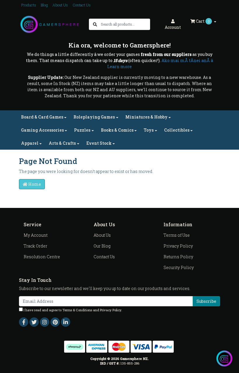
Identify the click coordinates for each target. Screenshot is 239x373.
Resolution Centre (42, 256)
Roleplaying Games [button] (94, 117)
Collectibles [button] (176, 130)
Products (28, 5)
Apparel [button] (29, 143)
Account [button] (173, 27)
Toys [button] (149, 130)
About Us (60, 5)
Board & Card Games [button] (42, 117)
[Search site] (95, 24)
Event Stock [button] (99, 143)
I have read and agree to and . (72, 310)
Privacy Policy (178, 246)
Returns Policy (178, 256)
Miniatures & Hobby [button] (146, 117)
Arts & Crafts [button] (62, 143)
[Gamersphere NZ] (49, 23)
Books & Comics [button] (117, 130)
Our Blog (102, 246)
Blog (44, 5)
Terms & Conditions (77, 310)
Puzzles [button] (82, 130)
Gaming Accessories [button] (42, 130)
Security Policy (179, 267)
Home (34, 184)
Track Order (35, 246)
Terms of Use (177, 235)
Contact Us (82, 5)
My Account (36, 235)
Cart (202, 21)
